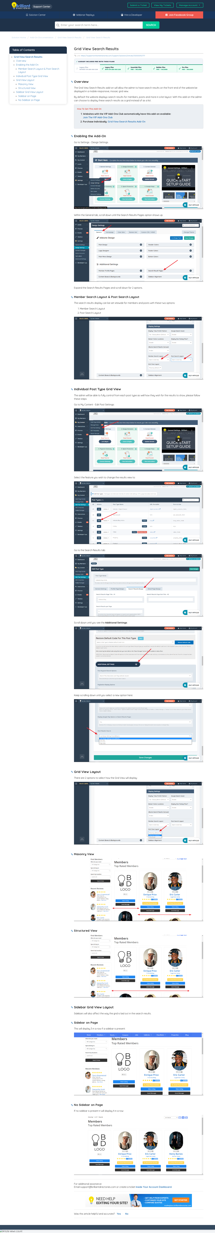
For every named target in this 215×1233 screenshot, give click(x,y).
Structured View (27, 88)
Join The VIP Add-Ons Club (98, 117)
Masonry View (25, 84)
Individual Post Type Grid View (32, 76)
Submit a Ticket (138, 5)
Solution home (19, 37)
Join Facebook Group (181, 14)
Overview (21, 60)
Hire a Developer (133, 14)
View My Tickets (162, 5)
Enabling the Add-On (27, 64)
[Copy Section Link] (72, 82)
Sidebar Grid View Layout (30, 92)
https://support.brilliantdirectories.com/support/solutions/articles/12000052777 (113, 56)
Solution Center (37, 14)
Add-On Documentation (41, 37)
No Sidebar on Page (29, 100)
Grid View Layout (25, 80)
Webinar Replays (85, 14)
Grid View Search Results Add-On (126, 121)
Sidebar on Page (27, 96)
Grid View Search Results (69, 37)
